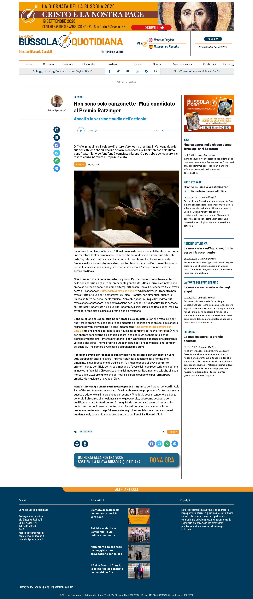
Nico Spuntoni (57, 110)
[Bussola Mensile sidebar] (209, 113)
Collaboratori (88, 64)
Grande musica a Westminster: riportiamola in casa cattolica (206, 189)
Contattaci (209, 64)
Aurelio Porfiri (206, 155)
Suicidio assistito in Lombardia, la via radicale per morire (103, 532)
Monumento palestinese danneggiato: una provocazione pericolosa (106, 550)
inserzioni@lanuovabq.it (31, 539)
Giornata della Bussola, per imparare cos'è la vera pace (105, 513)
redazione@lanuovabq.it (31, 532)
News (164, 39)
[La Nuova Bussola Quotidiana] (71, 43)
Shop (156, 64)
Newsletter (213, 47)
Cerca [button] (227, 64)
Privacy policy (26, 586)
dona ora (213, 39)
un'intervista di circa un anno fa (118, 290)
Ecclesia (132, 82)
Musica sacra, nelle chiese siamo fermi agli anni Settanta (208, 146)
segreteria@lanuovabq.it (31, 536)
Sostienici (114, 64)
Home (28, 64)
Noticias (166, 46)
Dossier (137, 64)
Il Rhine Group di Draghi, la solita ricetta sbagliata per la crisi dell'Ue (107, 568)
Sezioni (67, 64)
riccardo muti (86, 431)
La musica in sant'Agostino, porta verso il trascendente (208, 250)
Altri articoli (126, 489)
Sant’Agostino (183, 71)
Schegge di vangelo (46, 71)
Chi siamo (49, 64)
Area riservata (181, 64)
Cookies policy (42, 586)
